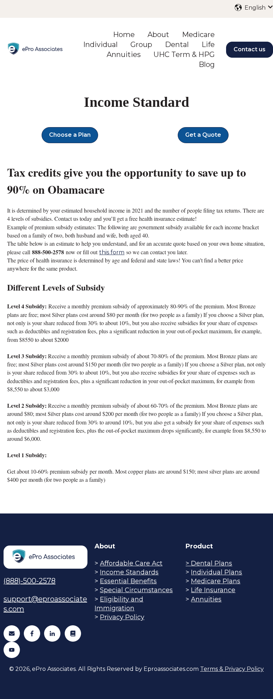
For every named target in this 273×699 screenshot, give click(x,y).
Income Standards (129, 572)
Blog (207, 64)
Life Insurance (213, 590)
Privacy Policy (122, 617)
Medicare (198, 34)
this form (111, 252)
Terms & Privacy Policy (232, 669)
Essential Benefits (128, 581)
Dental (177, 44)
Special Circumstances (136, 590)
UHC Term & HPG (184, 54)
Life (208, 44)
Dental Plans (211, 563)
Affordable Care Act (131, 563)
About (158, 34)
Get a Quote (203, 134)
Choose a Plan (70, 134)
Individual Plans (216, 572)
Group (141, 44)
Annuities (124, 54)
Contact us (250, 49)
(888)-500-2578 (29, 581)
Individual (100, 44)
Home (124, 34)
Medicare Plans (215, 581)
